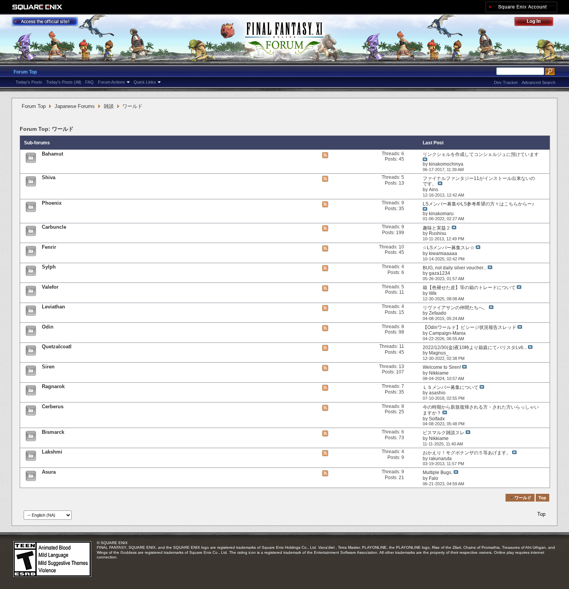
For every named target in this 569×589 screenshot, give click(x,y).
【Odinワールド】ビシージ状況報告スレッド (469, 327)
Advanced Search (538, 82)
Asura (49, 472)
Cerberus (52, 406)
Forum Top (25, 72)
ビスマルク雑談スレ (443, 432)
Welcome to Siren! (442, 367)
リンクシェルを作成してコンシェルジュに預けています (481, 154)
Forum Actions (111, 82)
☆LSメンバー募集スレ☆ (449, 247)
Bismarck (53, 432)
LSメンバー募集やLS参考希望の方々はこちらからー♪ (478, 204)
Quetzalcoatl (57, 346)
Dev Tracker (506, 82)
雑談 (109, 106)
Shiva (48, 177)
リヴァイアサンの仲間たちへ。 (455, 307)
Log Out (537, 23)
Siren (48, 367)
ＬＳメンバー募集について (450, 387)
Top (542, 497)
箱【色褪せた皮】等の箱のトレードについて (469, 287)
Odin (47, 327)
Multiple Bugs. (437, 472)
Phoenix (52, 203)
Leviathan (53, 307)
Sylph (49, 267)
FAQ (89, 82)
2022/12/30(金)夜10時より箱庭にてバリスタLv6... (475, 347)
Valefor (50, 287)
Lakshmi (52, 452)
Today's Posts (28, 82)
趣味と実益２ (437, 228)
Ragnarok (53, 386)
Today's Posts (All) (63, 82)
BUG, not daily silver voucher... (455, 268)
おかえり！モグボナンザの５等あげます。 (467, 452)
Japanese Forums (75, 106)
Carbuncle (54, 227)
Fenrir (49, 247)
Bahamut (52, 154)
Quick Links (145, 82)
